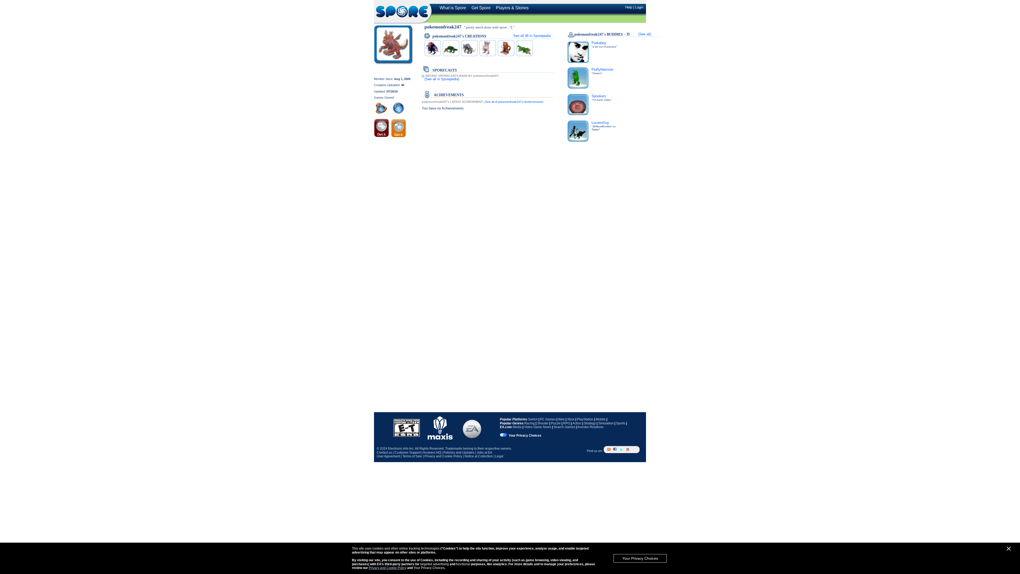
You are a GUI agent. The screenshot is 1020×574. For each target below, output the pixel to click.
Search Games (564, 427)
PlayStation (585, 419)
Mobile (601, 419)
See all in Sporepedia (532, 36)
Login (639, 7)
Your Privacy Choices (640, 558)
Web (561, 419)
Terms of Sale (412, 456)
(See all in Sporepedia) (441, 79)
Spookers (599, 96)
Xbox (571, 419)
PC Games (548, 419)
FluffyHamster (602, 69)
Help (628, 7)
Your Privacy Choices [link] (525, 435)
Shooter (543, 423)
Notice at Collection (479, 456)
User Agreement (388, 456)
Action (576, 423)
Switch (533, 419)
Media (517, 427)
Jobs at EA (484, 452)
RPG (566, 423)
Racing (529, 423)
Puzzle (556, 423)
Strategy (590, 423)
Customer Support (407, 452)
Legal (499, 456)
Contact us (384, 452)
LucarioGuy (600, 123)
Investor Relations (590, 427)
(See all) (644, 34)
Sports (620, 423)
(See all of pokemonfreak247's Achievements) (513, 101)
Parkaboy (599, 43)
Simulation (606, 423)
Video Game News (537, 427)
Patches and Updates (458, 452)
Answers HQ (432, 452)
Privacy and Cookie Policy (387, 568)
